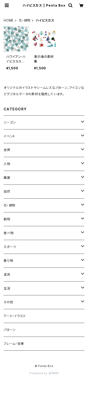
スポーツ (10, 247)
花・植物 (24, 20)
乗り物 (8, 260)
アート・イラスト (15, 316)
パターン (10, 330)
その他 (8, 302)
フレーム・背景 (14, 343)
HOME (9, 20)
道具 (7, 274)
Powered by (39, 373)
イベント (9, 136)
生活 (7, 288)
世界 (7, 150)
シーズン (10, 122)
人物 (7, 164)
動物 (7, 219)
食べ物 (9, 233)
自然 (7, 191)
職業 (7, 178)
